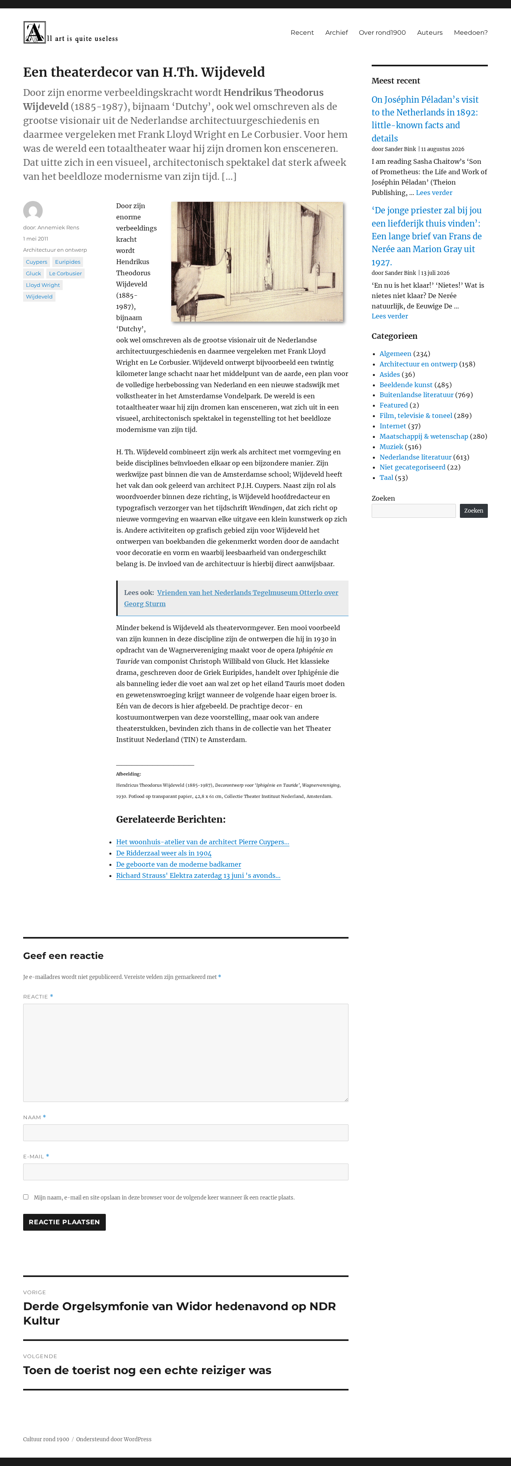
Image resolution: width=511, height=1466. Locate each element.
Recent (302, 32)
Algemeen (396, 354)
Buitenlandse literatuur (417, 395)
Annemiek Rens (58, 227)
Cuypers (36, 262)
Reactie (38, 996)
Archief (336, 32)
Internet (393, 426)
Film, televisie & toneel (416, 416)
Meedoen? (471, 32)
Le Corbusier (65, 273)
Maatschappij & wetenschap (424, 436)
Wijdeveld (39, 296)
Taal (386, 477)
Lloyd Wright (43, 285)
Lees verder (434, 193)
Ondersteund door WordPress (114, 1439)
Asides (390, 374)
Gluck (33, 273)
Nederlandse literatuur (416, 457)
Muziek (391, 447)
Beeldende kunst (406, 385)
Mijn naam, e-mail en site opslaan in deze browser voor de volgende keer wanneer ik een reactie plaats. (164, 1197)
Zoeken (383, 498)
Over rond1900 (382, 32)
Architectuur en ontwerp (55, 250)
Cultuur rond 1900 (46, 1439)
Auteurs (430, 32)
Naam (34, 1117)
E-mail (36, 1156)
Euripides (67, 262)
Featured (394, 405)
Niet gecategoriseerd (413, 467)
